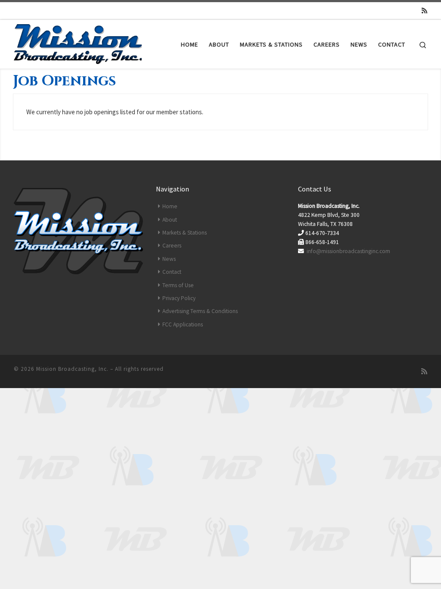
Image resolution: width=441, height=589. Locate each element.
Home (169, 206)
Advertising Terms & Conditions (200, 311)
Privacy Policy (179, 298)
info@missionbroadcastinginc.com (348, 251)
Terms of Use (178, 285)
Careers (171, 245)
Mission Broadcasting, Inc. (72, 369)
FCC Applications (182, 324)
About (169, 219)
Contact (171, 272)
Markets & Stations (184, 232)
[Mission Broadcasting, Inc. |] (78, 42)
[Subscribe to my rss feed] (424, 11)
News (169, 259)
